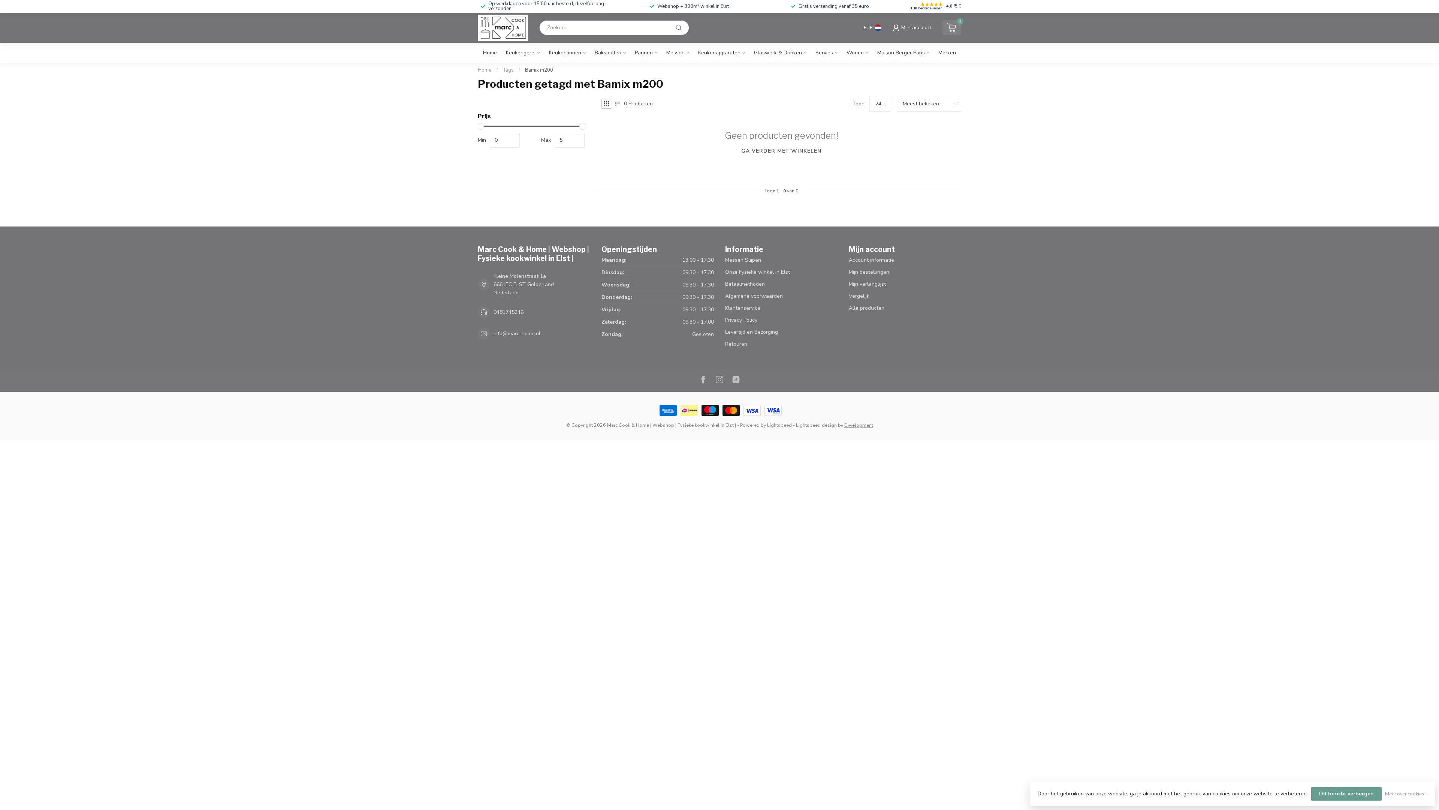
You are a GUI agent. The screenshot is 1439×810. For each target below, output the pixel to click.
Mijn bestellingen (869, 272)
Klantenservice (742, 308)
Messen (675, 52)
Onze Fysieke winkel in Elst (757, 272)
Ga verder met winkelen (781, 150)
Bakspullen (608, 52)
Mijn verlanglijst (867, 284)
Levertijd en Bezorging (751, 332)
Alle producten (866, 308)
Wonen (855, 52)
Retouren (736, 344)
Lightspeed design (816, 425)
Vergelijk (859, 296)
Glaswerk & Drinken (778, 52)
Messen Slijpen (743, 260)
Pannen (644, 52)
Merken (947, 52)
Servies (824, 52)
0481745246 (509, 312)
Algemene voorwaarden (754, 296)
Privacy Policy (741, 320)
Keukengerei (521, 52)
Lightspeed (779, 425)
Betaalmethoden (745, 284)
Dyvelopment (858, 425)
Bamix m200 (539, 70)
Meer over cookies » (1406, 793)
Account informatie (871, 260)
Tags (508, 70)
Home (490, 52)
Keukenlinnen (565, 52)
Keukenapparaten (719, 52)
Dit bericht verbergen (1346, 793)
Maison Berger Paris (901, 52)
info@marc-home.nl (517, 333)
